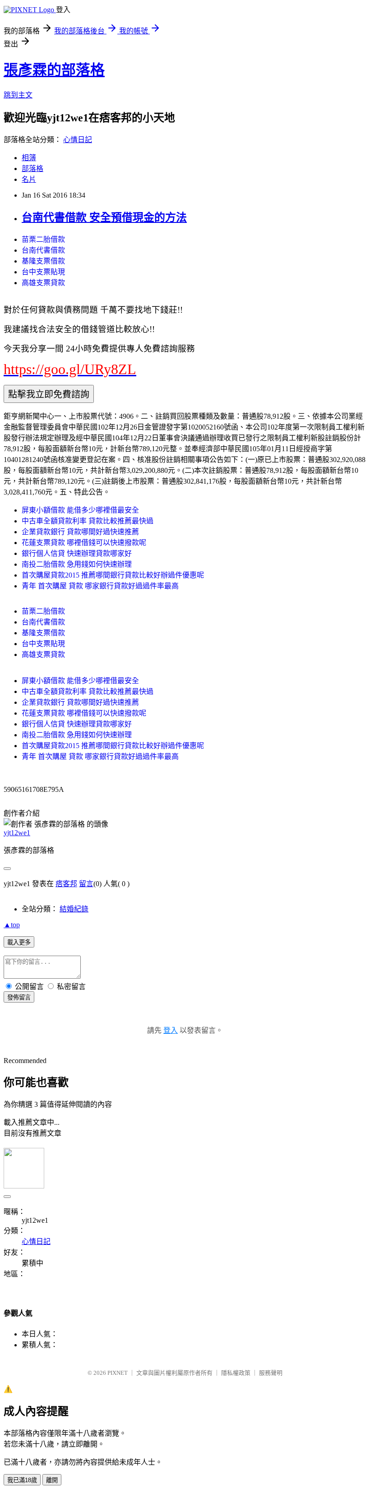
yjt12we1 (17, 833)
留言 (86, 884)
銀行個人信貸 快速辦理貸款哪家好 (77, 553)
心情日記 (77, 139)
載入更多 (19, 942)
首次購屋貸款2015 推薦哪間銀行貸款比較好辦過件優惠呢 (113, 575)
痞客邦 (66, 884)
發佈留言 (19, 997)
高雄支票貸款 (43, 283)
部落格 (32, 168)
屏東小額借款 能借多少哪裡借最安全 (80, 510)
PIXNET (117, 1372)
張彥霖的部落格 (54, 70)
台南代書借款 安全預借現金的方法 (104, 217)
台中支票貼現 (43, 272)
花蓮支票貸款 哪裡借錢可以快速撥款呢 (84, 542)
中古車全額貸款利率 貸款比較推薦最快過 (87, 521)
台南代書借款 (43, 250)
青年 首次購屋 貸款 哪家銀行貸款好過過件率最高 (100, 586)
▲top (12, 925)
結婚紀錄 (74, 909)
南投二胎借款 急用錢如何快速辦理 (77, 564)
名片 (29, 179)
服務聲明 (270, 1372)
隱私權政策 (235, 1372)
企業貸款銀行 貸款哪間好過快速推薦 (80, 532)
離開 (52, 1480)
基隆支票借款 (43, 261)
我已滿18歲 (22, 1480)
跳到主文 (18, 95)
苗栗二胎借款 (43, 239)
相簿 (29, 158)
